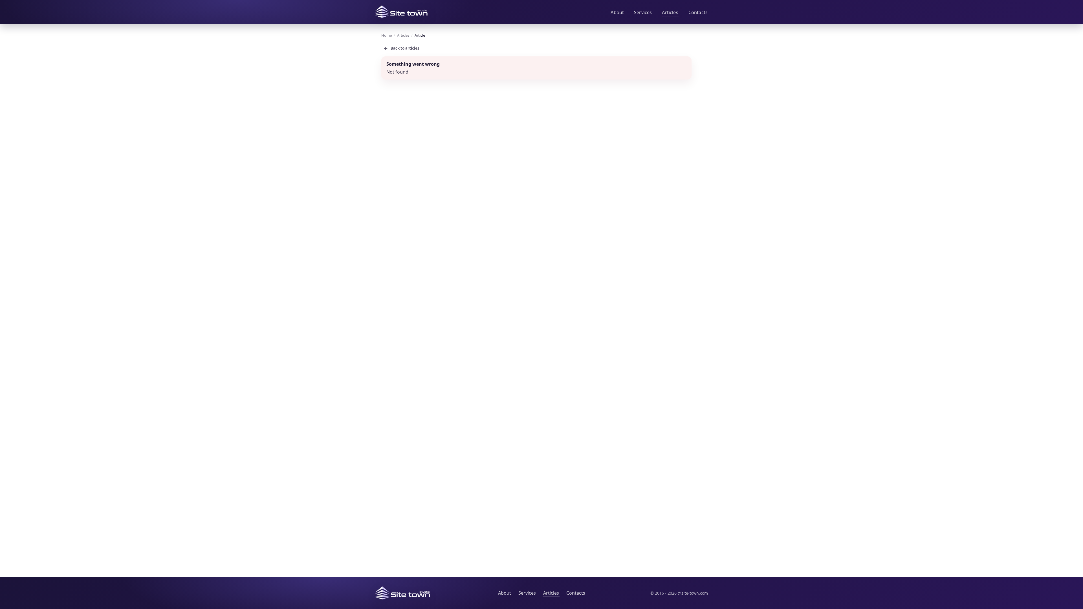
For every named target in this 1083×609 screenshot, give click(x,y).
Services (643, 12)
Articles (670, 12)
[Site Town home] (401, 11)
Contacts (698, 12)
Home (386, 35)
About (617, 12)
